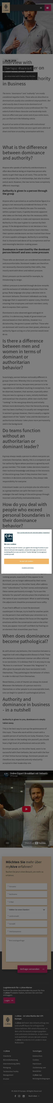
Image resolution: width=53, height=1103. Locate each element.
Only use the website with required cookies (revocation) (33, 532)
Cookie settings (28, 568)
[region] (26, 551)
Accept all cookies (26, 561)
